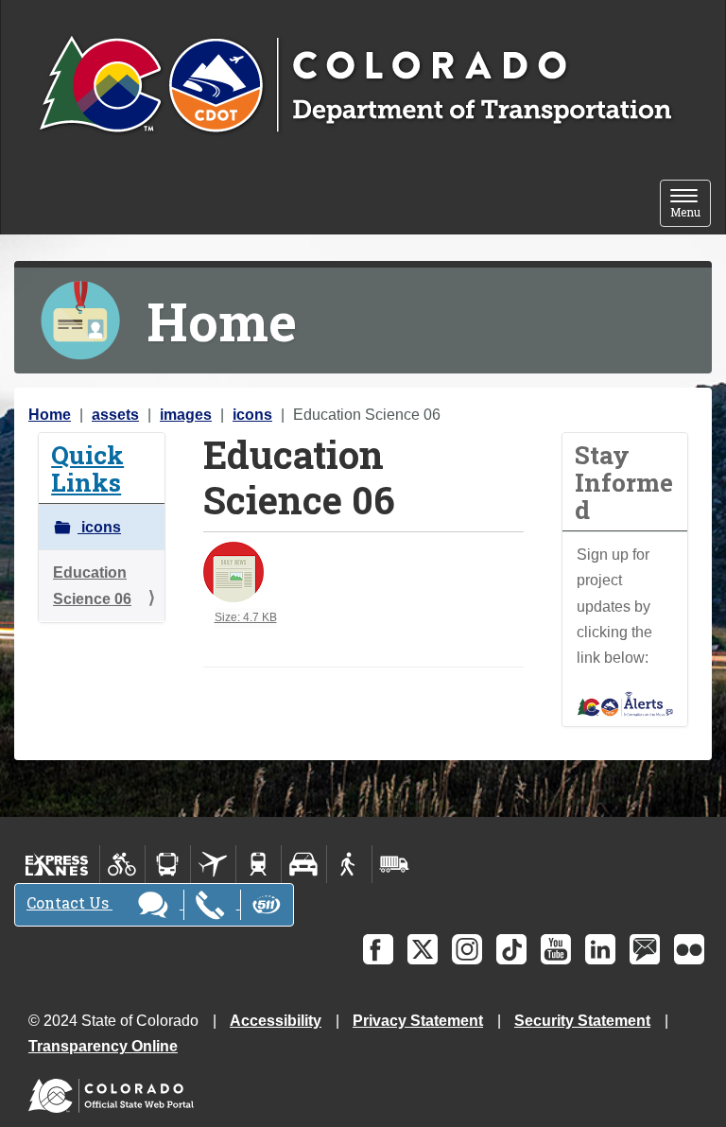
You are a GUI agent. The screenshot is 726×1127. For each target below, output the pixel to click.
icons (252, 415)
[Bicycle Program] (122, 864)
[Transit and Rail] (168, 864)
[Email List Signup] (644, 949)
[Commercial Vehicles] (394, 864)
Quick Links (87, 468)
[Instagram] (467, 949)
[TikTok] (511, 949)
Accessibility (275, 1021)
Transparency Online (103, 1046)
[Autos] (304, 864)
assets (115, 415)
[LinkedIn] (600, 949)
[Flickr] (689, 949)
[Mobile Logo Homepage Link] (355, 86)
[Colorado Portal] (114, 1092)
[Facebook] (378, 949)
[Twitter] (422, 949)
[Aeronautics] (213, 864)
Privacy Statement (418, 1021)
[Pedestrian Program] (349, 864)
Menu (690, 204)
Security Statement (582, 1021)
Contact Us (69, 902)
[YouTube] (556, 949)
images (186, 415)
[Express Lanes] (57, 864)
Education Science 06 (92, 585)
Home (49, 415)
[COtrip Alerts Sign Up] (625, 703)
